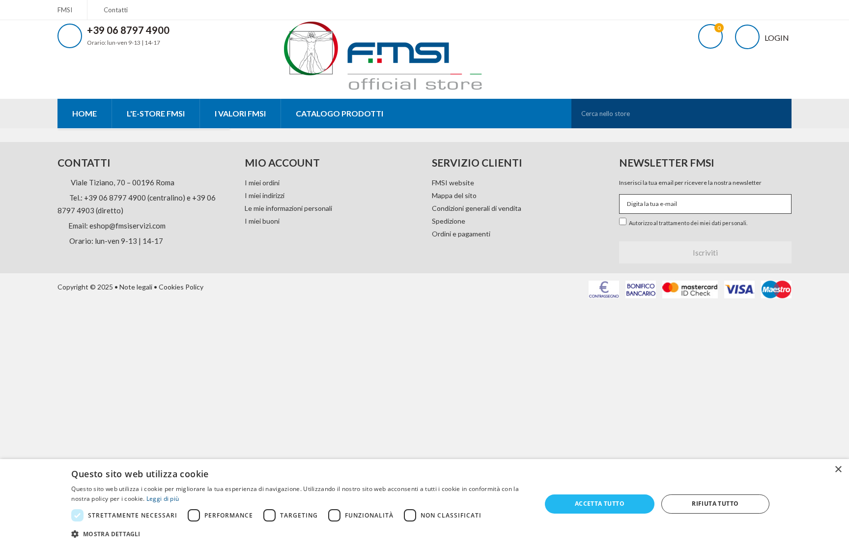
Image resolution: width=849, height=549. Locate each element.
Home (84, 113)
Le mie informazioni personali (288, 208)
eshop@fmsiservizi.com (127, 225)
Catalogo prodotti (339, 113)
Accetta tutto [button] (599, 503)
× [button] (838, 469)
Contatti (116, 10)
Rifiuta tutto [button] (715, 503)
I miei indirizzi (264, 195)
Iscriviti (705, 252)
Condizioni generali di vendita (476, 208)
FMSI (64, 10)
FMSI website (453, 182)
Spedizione (448, 221)
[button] (299, 534)
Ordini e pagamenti (461, 234)
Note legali (135, 287)
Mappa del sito (454, 195)
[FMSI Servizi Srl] (393, 53)
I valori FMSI (240, 113)
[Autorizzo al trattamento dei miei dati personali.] (624, 220)
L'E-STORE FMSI (156, 113)
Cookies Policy (181, 287)
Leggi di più (162, 498)
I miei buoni (262, 221)
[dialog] (424, 504)
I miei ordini (262, 182)
